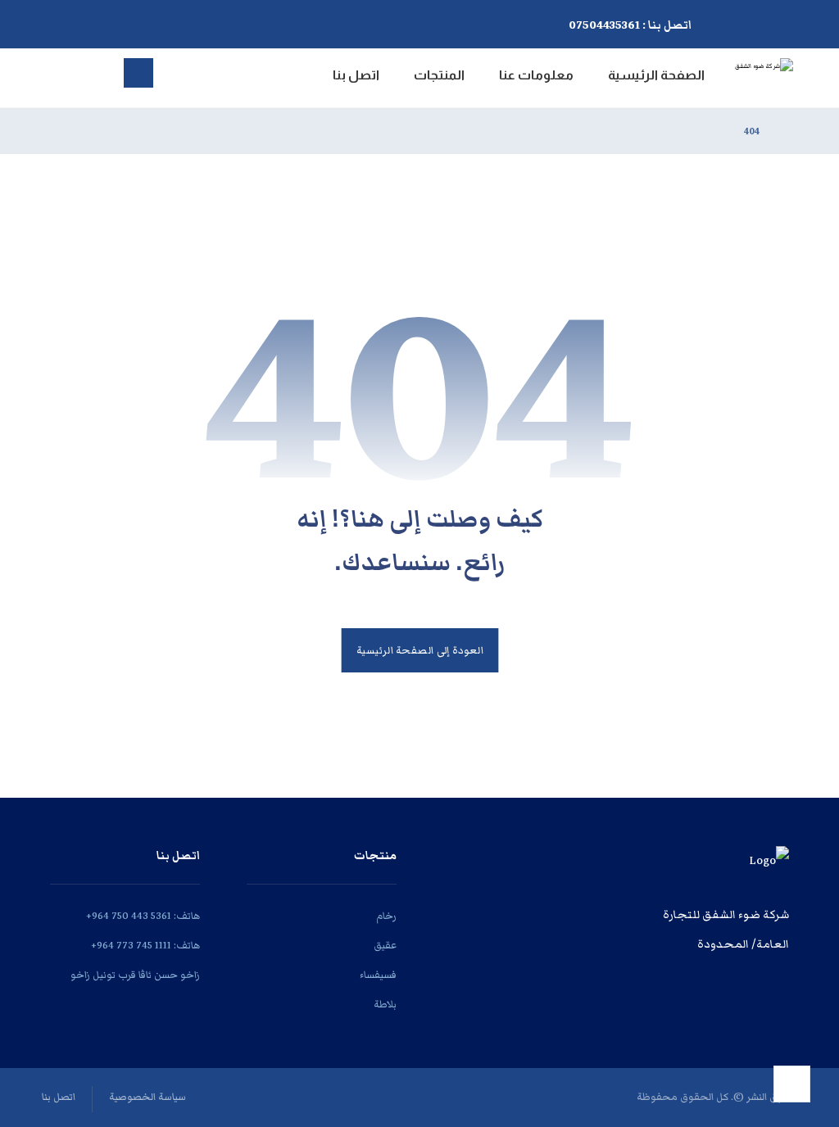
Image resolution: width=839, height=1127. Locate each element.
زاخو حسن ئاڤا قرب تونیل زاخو (135, 975)
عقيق (385, 945)
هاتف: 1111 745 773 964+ (145, 945)
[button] (210, 21)
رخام (386, 916)
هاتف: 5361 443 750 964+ (143, 916)
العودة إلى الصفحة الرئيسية (419, 650)
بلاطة (385, 1004)
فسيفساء (378, 975)
